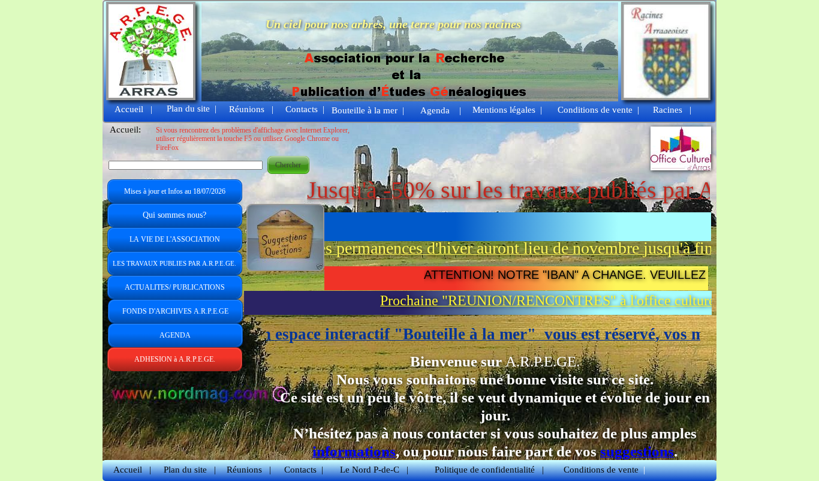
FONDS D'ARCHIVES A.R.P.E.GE (175, 311)
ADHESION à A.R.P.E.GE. (174, 359)
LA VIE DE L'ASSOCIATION (175, 239)
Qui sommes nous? (174, 215)
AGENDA (175, 335)
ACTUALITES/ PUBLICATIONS (175, 287)
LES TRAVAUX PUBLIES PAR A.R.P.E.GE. (174, 263)
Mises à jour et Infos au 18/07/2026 (174, 191)
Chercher (288, 165)
